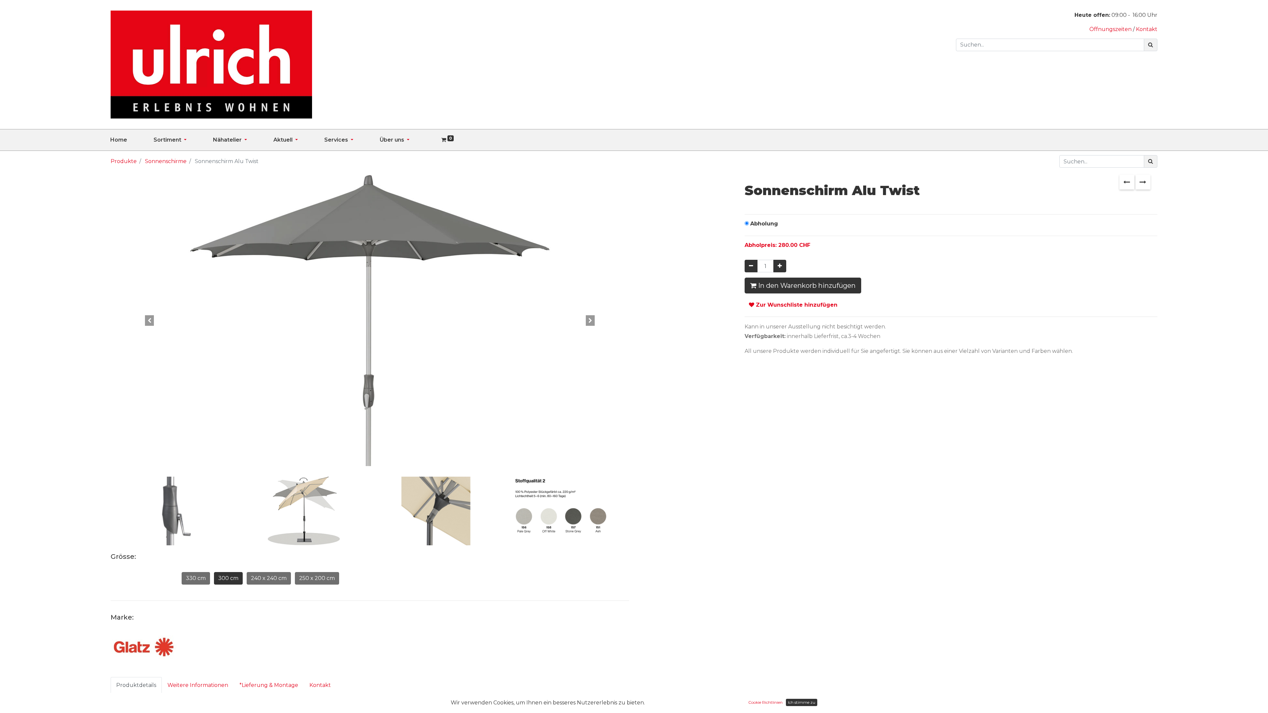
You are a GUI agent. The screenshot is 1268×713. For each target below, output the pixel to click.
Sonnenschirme (166, 161)
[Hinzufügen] (779, 266)
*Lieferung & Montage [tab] (268, 685)
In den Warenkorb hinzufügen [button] (806, 285)
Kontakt (1146, 29)
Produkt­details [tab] (136, 685)
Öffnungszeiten (1111, 29)
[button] (150, 321)
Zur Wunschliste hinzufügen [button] (795, 305)
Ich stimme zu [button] (801, 702)
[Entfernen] (751, 266)
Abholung (764, 224)
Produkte (124, 161)
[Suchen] (1150, 45)
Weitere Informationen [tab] (197, 685)
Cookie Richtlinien (765, 702)
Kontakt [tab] (320, 685)
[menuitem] (132, 140)
